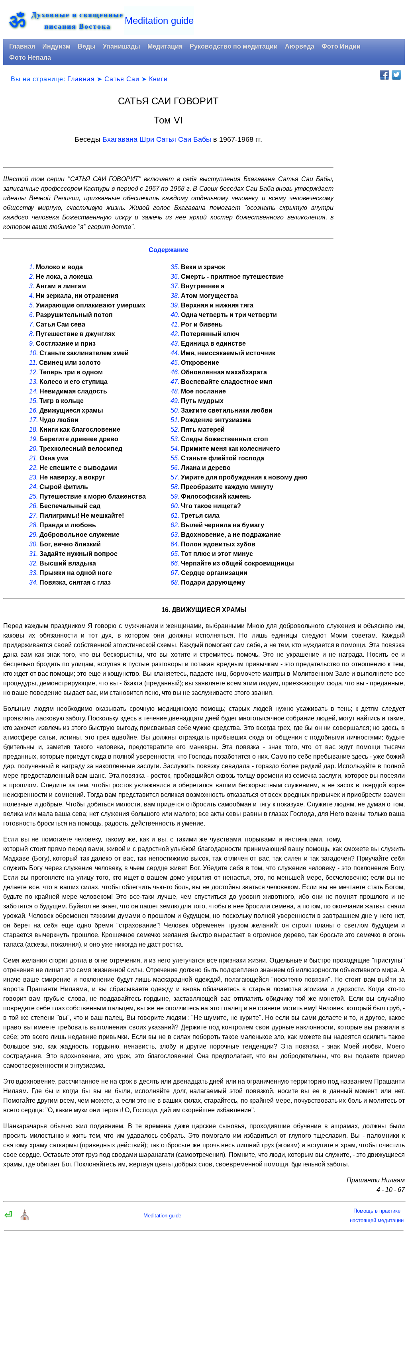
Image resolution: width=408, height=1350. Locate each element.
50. (175, 410)
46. (175, 372)
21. (33, 458)
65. (175, 553)
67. (175, 572)
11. (33, 362)
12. (33, 372)
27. (33, 515)
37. (175, 286)
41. (175, 324)
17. (33, 420)
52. (175, 429)
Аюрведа (299, 46)
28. (33, 525)
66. (175, 563)
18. (33, 429)
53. (175, 439)
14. (33, 391)
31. (33, 553)
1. (31, 267)
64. (175, 544)
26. (33, 506)
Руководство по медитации (234, 46)
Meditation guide (159, 20)
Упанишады (121, 46)
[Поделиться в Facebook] (384, 75)
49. (175, 400)
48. (175, 391)
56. (175, 467)
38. (175, 295)
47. (175, 381)
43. (175, 343)
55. (175, 458)
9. (31, 343)
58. (175, 486)
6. (31, 314)
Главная (22, 46)
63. (175, 534)
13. (33, 381)
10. (33, 353)
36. (175, 276)
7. (31, 324)
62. (175, 525)
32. (33, 563)
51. (175, 420)
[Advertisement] (372, 217)
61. (175, 515)
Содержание (168, 250)
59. (175, 496)
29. (33, 534)
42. (175, 334)
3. (31, 286)
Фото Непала (30, 57)
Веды (87, 46)
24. (33, 486)
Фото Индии (341, 46)
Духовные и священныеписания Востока (77, 20)
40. (175, 314)
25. (33, 496)
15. (33, 400)
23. (33, 477)
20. (33, 448)
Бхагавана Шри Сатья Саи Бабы (156, 139)
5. (31, 305)
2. (31, 276)
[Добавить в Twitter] (396, 75)
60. (175, 506)
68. (175, 582)
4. (31, 295)
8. (31, 334)
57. (175, 477)
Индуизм (56, 46)
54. (175, 448)
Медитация (164, 46)
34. (33, 582)
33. (33, 572)
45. (175, 362)
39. (175, 305)
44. (175, 353)
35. (175, 267)
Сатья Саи (121, 79)
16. (33, 410)
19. (33, 439)
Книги (158, 79)
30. (33, 544)
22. (33, 467)
